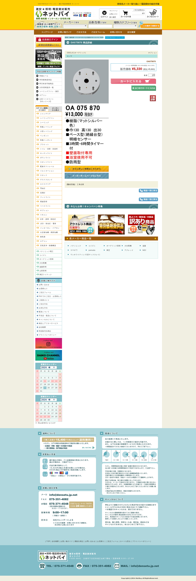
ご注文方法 (43, 304)
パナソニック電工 (46, 251)
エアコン (43, 95)
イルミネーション (47, 171)
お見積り (100, 541)
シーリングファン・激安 (49, 91)
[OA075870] (87, 163)
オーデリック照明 (114, 246)
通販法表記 (79, 541)
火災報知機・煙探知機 (49, 232)
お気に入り (113, 14)
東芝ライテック (45, 275)
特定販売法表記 (45, 331)
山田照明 (43, 271)
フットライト (45, 197)
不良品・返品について (47, 316)
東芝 (108, 250)
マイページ (113, 11)
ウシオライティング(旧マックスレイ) (85, 255)
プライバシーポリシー (47, 335)
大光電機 (128, 246)
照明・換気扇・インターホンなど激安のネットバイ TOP (84, 37)
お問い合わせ (44, 285)
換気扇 (42, 237)
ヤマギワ (74, 250)
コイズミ (92, 246)
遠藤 (144, 246)
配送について (44, 312)
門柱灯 (42, 188)
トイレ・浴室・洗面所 (49, 149)
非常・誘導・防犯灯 (48, 219)
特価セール (43, 76)
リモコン (43, 215)
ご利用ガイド (44, 300)
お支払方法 (43, 308)
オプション (44, 210)
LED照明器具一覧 (46, 87)
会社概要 (42, 327)
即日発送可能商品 (46, 84)
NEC (145, 250)
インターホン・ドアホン (49, 228)
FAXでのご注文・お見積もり (50, 296)
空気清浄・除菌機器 (48, 245)
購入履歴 (112, 17)
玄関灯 (42, 193)
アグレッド (129, 250)
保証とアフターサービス (48, 323)
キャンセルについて (47, 319)
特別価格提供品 (45, 80)
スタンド (43, 175)
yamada (92, 250)
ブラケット (44, 144)
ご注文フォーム (45, 292)
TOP (48, 541)
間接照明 (43, 202)
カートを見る (125, 541)
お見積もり (43, 289)
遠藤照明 (43, 267)
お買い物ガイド (67, 541)
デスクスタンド (46, 180)
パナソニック (76, 246)
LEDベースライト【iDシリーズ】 (46, 100)
